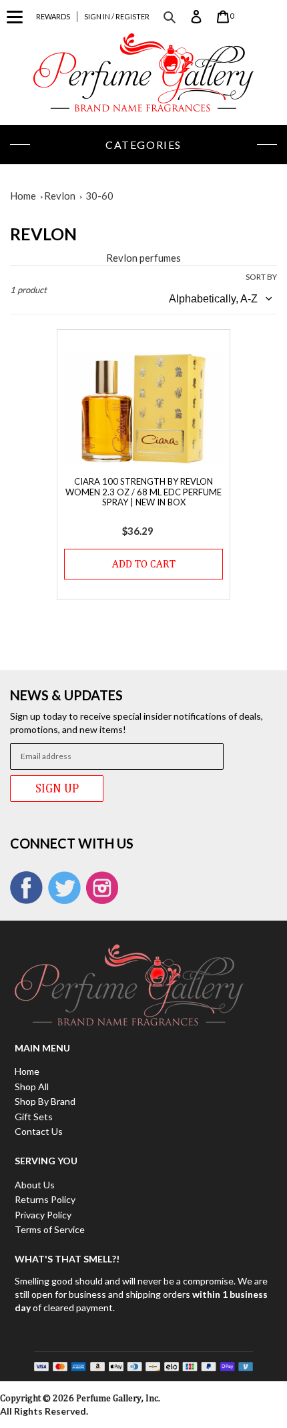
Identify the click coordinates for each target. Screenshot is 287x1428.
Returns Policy (45, 1199)
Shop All (32, 1086)
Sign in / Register (117, 16)
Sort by (261, 277)
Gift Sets (34, 1116)
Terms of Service (50, 1229)
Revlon (59, 196)
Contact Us (39, 1131)
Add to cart (144, 563)
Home (23, 196)
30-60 (99, 196)
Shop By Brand (45, 1101)
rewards (53, 16)
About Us (35, 1184)
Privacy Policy (43, 1214)
